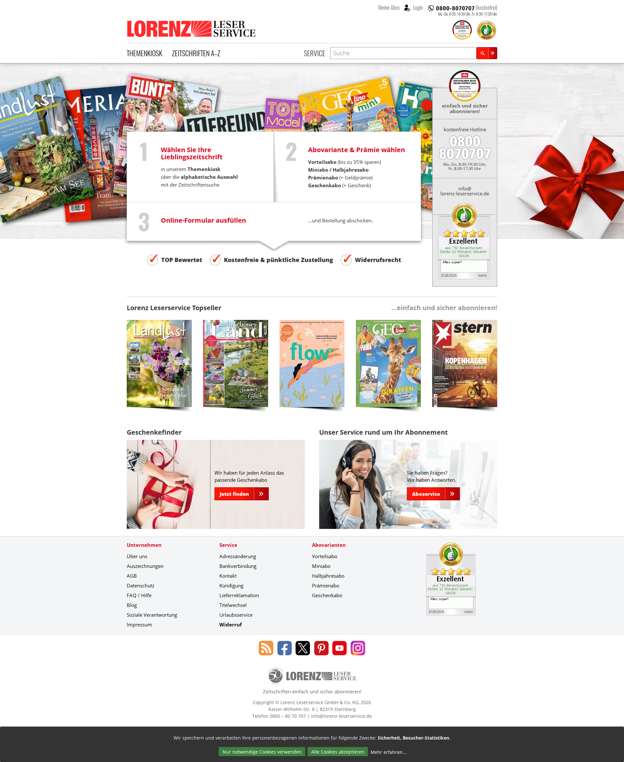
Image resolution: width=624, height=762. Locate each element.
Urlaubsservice (236, 614)
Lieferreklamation (239, 595)
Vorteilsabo (324, 556)
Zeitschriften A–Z (196, 53)
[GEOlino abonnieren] (388, 368)
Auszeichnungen (145, 566)
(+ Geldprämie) (340, 177)
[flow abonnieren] (312, 368)
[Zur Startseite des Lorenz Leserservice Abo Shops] (192, 29)
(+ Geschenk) (339, 185)
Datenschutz (140, 585)
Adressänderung (237, 556)
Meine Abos (389, 7)
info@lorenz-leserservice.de (464, 191)
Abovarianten (329, 545)
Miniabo (318, 169)
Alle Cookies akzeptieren (337, 752)
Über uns (137, 556)
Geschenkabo (327, 595)
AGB (132, 575)
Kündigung (231, 585)
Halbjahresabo (351, 169)
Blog (132, 605)
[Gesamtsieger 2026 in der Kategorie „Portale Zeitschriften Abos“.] (462, 30)
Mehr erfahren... (388, 752)
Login (417, 7)
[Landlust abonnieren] (159, 368)
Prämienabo (325, 585)
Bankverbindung (237, 566)
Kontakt (228, 575)
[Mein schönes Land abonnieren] (235, 368)
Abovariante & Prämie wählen (356, 149)
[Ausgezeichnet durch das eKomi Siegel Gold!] (486, 30)
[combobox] (403, 53)
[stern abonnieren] (464, 368)
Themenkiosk (144, 53)
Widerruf (230, 624)
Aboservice (426, 494)
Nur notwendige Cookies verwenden (262, 752)
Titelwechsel (233, 605)
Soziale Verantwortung (152, 614)
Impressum (139, 624)
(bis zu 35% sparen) (344, 162)
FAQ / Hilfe (139, 595)
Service (314, 53)
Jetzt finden (234, 494)
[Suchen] (486, 53)
